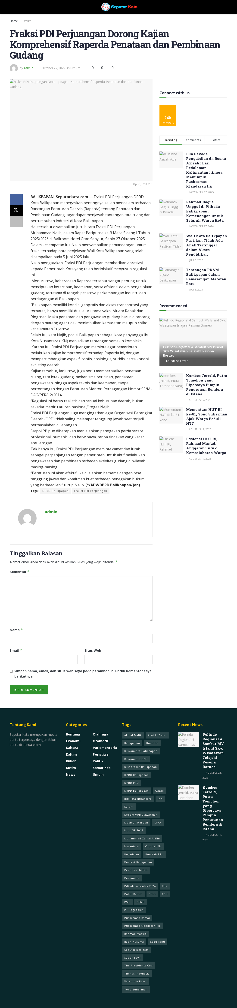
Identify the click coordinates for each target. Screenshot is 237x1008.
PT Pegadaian (134, 909)
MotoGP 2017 (133, 830)
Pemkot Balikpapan (138, 862)
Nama (16, 630)
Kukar (71, 761)
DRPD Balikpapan (136, 790)
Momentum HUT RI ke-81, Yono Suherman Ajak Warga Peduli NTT (206, 416)
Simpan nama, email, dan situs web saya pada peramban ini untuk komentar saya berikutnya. (83, 673)
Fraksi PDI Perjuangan (90, 491)
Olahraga (100, 734)
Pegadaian (131, 854)
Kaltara (72, 747)
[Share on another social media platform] (16, 221)
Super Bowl (132, 957)
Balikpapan (132, 743)
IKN (160, 798)
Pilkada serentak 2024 (140, 886)
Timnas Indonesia (137, 973)
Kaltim (71, 754)
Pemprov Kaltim (136, 870)
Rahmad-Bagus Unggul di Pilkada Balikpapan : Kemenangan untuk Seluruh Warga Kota (205, 211)
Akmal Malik (133, 735)
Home (14, 21)
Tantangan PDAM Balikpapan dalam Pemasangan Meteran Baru (206, 276)
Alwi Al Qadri (157, 735)
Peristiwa (101, 754)
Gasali (159, 790)
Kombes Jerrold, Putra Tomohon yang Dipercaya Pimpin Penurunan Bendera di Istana (206, 384)
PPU (165, 894)
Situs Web (92, 650)
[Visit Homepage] (118, 7)
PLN (165, 886)
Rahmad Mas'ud (135, 933)
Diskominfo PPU (135, 759)
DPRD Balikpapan (55, 491)
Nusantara (131, 846)
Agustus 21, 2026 (176, 361)
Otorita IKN (153, 846)
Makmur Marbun (136, 822)
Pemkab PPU (154, 854)
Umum (27, 21)
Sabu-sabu (157, 941)
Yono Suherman (135, 989)
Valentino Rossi (135, 981)
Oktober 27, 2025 (53, 68)
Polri (152, 894)
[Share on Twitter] (16, 210)
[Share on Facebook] (16, 199)
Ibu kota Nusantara (138, 798)
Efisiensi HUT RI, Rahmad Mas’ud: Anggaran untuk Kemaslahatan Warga (206, 445)
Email (16, 650)
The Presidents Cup (138, 965)
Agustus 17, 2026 (199, 400)
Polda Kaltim (133, 894)
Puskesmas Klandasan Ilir (142, 925)
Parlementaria (105, 747)
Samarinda (102, 768)
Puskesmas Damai (137, 918)
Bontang (73, 734)
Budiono (152, 743)
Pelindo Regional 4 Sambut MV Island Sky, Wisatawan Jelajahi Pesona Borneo (193, 351)
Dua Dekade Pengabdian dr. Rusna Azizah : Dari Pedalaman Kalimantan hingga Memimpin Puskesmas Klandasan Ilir (206, 169)
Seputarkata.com (136, 949)
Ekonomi (73, 741)
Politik (98, 761)
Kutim (71, 768)
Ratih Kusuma (134, 941)
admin (29, 68)
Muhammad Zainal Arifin (142, 838)
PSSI (127, 902)
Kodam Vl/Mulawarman (141, 814)
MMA (157, 822)
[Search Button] (225, 7)
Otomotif (101, 741)
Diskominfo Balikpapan (140, 751)
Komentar (20, 571)
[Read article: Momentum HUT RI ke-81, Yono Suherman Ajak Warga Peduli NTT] (171, 415)
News (70, 774)
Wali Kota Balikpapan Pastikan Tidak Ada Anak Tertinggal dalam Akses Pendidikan (206, 245)
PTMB (141, 902)
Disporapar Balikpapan (140, 767)
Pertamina (131, 878)
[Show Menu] (12, 7)
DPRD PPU (131, 782)
